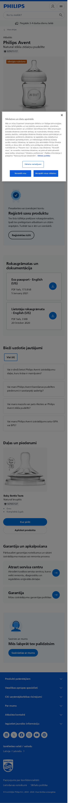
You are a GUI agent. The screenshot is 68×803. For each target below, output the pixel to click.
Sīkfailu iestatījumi (32, 166)
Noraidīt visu (19, 175)
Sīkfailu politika (43, 158)
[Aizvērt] (59, 114)
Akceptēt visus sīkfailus (44, 175)
